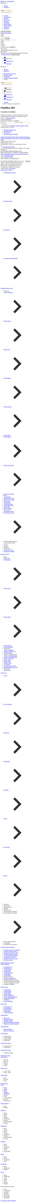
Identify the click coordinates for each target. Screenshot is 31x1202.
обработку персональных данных (19, 125)
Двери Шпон (4, 1015)
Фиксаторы (4, 1126)
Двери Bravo (4, 1057)
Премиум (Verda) (8, 1019)
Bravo (5, 1087)
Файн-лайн (7, 1018)
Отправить (3, 124)
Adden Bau (7, 1093)
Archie (5, 1089)
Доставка (6, 21)
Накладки (3, 1110)
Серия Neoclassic (8, 972)
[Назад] (2, 35)
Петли (2, 1172)
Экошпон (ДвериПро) (10, 978)
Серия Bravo (7, 989)
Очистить (12, 47)
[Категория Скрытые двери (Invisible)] (8, 1200)
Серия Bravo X (8, 967)
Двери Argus (4, 1068)
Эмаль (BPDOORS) (9, 998)
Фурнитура (7, 76)
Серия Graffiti (7, 969)
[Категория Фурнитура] (4, 1083)
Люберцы (6, 7)
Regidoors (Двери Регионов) (11, 1023)
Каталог (6, 18)
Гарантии (6, 27)
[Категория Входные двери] (5, 1055)
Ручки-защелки (5, 1103)
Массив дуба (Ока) (9, 1030)
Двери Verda (4, 1075)
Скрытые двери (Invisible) (11, 78)
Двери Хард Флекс (6, 1043)
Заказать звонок (15, 54)
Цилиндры (4, 1164)
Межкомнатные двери (10, 73)
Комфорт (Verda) (8, 1021)
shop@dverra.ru (9, 157)
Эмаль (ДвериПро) (9, 995)
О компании (7, 17)
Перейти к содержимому (7, 1)
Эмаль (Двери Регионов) (10, 997)
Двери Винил (4, 1033)
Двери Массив (5, 1026)
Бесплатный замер (5, 31)
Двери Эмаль (4, 987)
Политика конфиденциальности (19, 154)
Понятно (28, 161)
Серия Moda (7, 974)
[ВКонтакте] (2, 140)
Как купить (7, 20)
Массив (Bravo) (8, 1029)
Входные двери (8, 75)
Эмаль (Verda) (7, 994)
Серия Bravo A (8, 968)
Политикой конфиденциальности (8, 169)
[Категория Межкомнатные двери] (7, 962)
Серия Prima (7, 971)
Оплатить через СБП (8, 146)
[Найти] (2, 42)
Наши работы (7, 24)
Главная (6, 15)
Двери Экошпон (5, 964)
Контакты (6, 28)
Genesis (6, 1092)
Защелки (3, 1141)
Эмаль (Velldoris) (8, 1001)
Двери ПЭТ (4, 1004)
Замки (2, 1154)
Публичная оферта (6, 154)
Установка (6, 23)
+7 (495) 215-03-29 (6, 54)
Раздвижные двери (6, 1050)
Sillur (5, 1090)
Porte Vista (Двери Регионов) (11, 1022)
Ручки (2, 1085)
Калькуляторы (8, 25)
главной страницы (10, 118)
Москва (6, 6)
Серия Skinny (7, 975)
